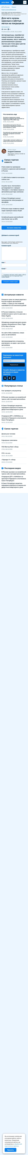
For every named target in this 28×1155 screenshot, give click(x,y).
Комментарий (6, 245)
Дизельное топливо (8, 434)
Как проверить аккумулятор (11, 390)
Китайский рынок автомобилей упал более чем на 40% (12, 218)
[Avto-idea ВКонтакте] (5, 378)
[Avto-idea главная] (8, 2)
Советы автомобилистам (9, 9)
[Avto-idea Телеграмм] (9, 378)
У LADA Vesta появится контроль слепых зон (13, 178)
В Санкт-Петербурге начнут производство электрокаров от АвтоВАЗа (12, 200)
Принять (10, 1150)
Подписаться (14, 365)
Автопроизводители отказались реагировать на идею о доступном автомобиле (13, 343)
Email (4, 268)
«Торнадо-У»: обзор (8, 459)
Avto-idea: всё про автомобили (11, 12)
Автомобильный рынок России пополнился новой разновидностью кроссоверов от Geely (13, 126)
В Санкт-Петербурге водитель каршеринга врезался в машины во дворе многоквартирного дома (14, 407)
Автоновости (6, 14)
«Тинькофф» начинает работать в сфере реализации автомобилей (13, 140)
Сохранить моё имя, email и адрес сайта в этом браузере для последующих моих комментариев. (14, 276)
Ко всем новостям (14, 228)
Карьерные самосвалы (9, 440)
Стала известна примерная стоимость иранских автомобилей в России (13, 169)
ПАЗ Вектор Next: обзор (10, 447)
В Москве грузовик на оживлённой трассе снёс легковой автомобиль (14, 398)
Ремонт (14, 7)
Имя (3, 262)
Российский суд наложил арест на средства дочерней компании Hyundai (13, 133)
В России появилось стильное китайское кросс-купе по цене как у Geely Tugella (14, 314)
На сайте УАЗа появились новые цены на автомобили (13, 334)
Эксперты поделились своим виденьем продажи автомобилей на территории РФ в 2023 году (13, 118)
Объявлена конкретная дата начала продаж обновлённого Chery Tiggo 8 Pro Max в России (14, 324)
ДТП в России (5, 7)
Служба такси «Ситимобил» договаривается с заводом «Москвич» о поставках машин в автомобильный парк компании (13, 189)
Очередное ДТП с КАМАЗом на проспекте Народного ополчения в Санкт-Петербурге (14, 418)
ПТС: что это (6, 453)
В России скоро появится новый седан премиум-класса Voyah (13, 209)
